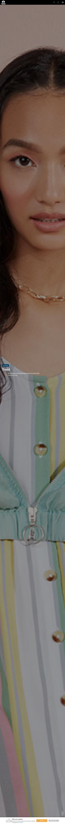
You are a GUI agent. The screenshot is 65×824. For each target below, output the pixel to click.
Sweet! (42, 820)
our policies (20, 822)
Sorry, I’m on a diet (53, 820)
